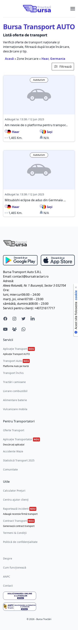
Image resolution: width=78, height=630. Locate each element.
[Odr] (39, 595)
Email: (7, 276)
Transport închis (13, 373)
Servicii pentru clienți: (18, 308)
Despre (7, 558)
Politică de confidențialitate (20, 542)
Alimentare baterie (15, 400)
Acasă (9, 59)
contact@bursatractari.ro (30, 276)
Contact (8, 585)
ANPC (6, 576)
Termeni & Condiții (15, 533)
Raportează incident (20, 511)
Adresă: (8, 281)
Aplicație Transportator (21, 441)
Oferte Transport (13, 430)
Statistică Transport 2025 (18, 460)
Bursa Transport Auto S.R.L (22, 272)
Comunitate (10, 469)
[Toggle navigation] (72, 8)
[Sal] (39, 606)
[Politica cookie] (75, 287)
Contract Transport (18, 523)
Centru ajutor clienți (16, 499)
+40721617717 (44, 308)
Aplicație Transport (18, 351)
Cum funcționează (14, 567)
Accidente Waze (13, 451)
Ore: (6, 290)
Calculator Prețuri (14, 490)
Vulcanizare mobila (15, 409)
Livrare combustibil (15, 391)
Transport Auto (16, 363)
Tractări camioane (14, 382)
